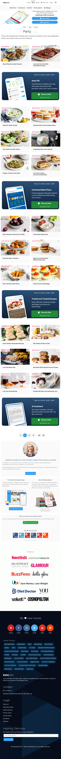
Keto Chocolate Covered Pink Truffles (14, 234)
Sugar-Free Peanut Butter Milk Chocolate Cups (40, 259)
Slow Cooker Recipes (31, 658)
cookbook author (16, 462)
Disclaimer (6, 718)
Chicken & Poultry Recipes (11, 651)
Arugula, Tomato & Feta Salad (11, 173)
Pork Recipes (34, 651)
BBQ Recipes (8, 658)
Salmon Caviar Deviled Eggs (41, 283)
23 (43, 435)
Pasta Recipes (38, 644)
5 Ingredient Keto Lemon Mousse (42, 149)
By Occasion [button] (38, 8)
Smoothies (15, 654)
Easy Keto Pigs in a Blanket (10, 258)
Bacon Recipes (48, 644)
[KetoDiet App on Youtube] (42, 627)
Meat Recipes (8, 669)
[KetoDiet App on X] (34, 627)
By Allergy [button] (47, 8)
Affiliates (5, 721)
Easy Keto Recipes (9, 644)
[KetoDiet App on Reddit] (50, 627)
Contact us (8, 690)
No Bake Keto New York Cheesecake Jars (45, 391)
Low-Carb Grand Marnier (10, 391)
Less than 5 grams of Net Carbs (27, 665)
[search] (55, 2)
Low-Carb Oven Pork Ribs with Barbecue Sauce (40, 64)
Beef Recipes (24, 651)
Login (51, 2)
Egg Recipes (30, 669)
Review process (8, 710)
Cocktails (23, 654)
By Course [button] (22, 8)
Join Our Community (31, 522)
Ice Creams (32, 647)
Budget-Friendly (34, 661)
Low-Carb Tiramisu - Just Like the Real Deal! (40, 173)
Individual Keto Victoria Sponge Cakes (44, 125)
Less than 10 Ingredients (48, 661)
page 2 (36, 32)
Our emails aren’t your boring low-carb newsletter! (18, 732)
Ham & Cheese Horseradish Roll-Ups (13, 343)
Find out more (45, 510)
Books (38, 2)
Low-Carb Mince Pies (9, 367)
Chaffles (7, 654)
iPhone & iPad (45, 18)
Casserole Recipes (9, 661)
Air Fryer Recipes (18, 658)
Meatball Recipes (19, 669)
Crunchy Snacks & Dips (35, 654)
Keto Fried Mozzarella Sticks (11, 283)
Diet (6, 3)
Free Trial (45, 2)
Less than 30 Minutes (10, 665)
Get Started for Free (16, 509)
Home (28, 2)
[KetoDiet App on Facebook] (18, 627)
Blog (33, 2)
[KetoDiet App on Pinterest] (10, 627)
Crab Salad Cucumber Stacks (11, 149)
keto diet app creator (32, 462)
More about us (30, 473)
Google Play (45, 22)
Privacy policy (7, 713)
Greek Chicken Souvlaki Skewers (12, 64)
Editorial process (8, 707)
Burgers (7, 647)
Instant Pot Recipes (22, 661)
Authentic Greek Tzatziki (10, 125)
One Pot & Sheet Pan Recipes (48, 658)
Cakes (13, 647)
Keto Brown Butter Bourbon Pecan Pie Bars (45, 367)
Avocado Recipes (42, 665)
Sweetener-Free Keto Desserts (46, 647)
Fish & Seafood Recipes (47, 651)
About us (5, 704)
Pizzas (29, 644)
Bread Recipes (21, 644)
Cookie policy (7, 715)
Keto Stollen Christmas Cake (41, 343)
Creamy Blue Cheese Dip (40, 234)
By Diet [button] (29, 8)
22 (39, 435)
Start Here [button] (13, 8)
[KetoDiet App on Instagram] (26, 627)
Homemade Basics (48, 654)
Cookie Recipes (22, 647)
